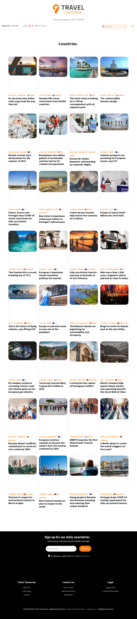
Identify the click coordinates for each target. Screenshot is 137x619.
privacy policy (85, 332)
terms (73, 332)
